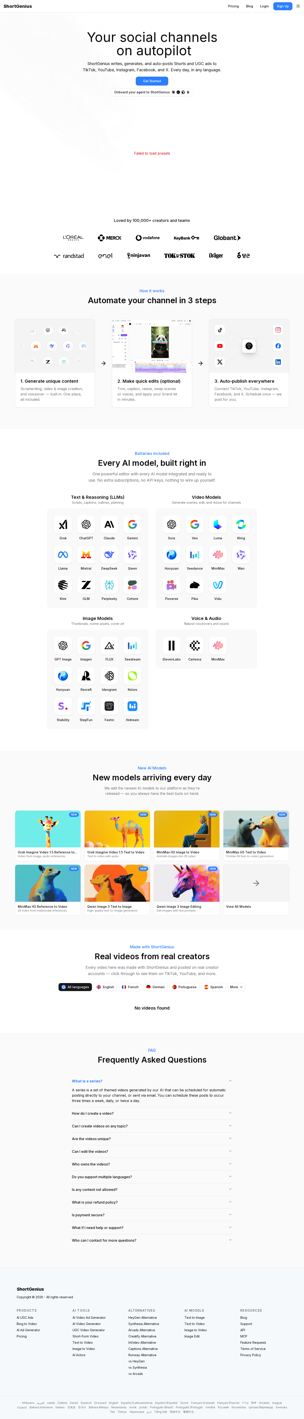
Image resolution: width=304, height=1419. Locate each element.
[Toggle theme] (298, 6)
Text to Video (83, 1342)
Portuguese (187, 987)
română (210, 1407)
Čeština (62, 1403)
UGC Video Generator (89, 1330)
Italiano (60, 1407)
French (133, 987)
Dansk (74, 1403)
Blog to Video (27, 1324)
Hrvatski (264, 1403)
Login (264, 6)
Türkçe (122, 1411)
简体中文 (175, 1411)
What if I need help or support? (98, 1227)
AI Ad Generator (28, 1330)
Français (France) (228, 1403)
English (108, 987)
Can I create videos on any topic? (100, 1126)
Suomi (184, 1403)
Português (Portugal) (189, 1407)
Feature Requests (253, 1342)
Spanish (216, 987)
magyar (277, 1403)
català (51, 1403)
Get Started (152, 81)
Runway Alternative (142, 1355)
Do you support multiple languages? (102, 1177)
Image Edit (192, 1336)
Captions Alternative (143, 1349)
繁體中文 (188, 1411)
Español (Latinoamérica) (136, 1403)
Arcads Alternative (141, 1330)
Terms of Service (253, 1349)
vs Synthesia (137, 1367)
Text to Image (194, 1317)
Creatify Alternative (142, 1336)
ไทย (112, 1411)
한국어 (82, 1407)
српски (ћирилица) (261, 1407)
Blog (249, 6)
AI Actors (79, 1355)
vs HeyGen (136, 1361)
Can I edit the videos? (90, 1151)
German (158, 987)
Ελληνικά (100, 1403)
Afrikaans (28, 1403)
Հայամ (22, 1407)
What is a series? (87, 1081)
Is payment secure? (88, 1215)
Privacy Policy (250, 1355)
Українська (136, 1411)
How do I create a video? (93, 1113)
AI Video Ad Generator (89, 1317)
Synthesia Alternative (143, 1324)
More (234, 987)
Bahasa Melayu (99, 1407)
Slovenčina (238, 1407)
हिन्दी (253, 1403)
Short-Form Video (86, 1336)
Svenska (281, 1407)
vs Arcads (135, 1374)
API (242, 1330)
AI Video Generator (87, 1324)
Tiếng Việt (160, 1411)
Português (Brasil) (161, 1407)
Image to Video (84, 1349)
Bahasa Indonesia (41, 1407)
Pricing (233, 6)
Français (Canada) (203, 1403)
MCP (243, 1336)
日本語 (71, 1407)
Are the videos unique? (91, 1139)
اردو (149, 1411)
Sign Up (283, 6)
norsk (133, 1407)
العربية (40, 1403)
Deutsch (86, 1403)
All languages (78, 987)
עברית (245, 1403)
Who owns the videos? (91, 1164)
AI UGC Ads (25, 1317)
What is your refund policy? (95, 1202)
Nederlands (119, 1407)
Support (246, 1324)
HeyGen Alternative (142, 1317)
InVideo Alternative (142, 1342)
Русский (223, 1407)
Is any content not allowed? (95, 1189)
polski (143, 1407)
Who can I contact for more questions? (104, 1240)
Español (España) (166, 1403)
